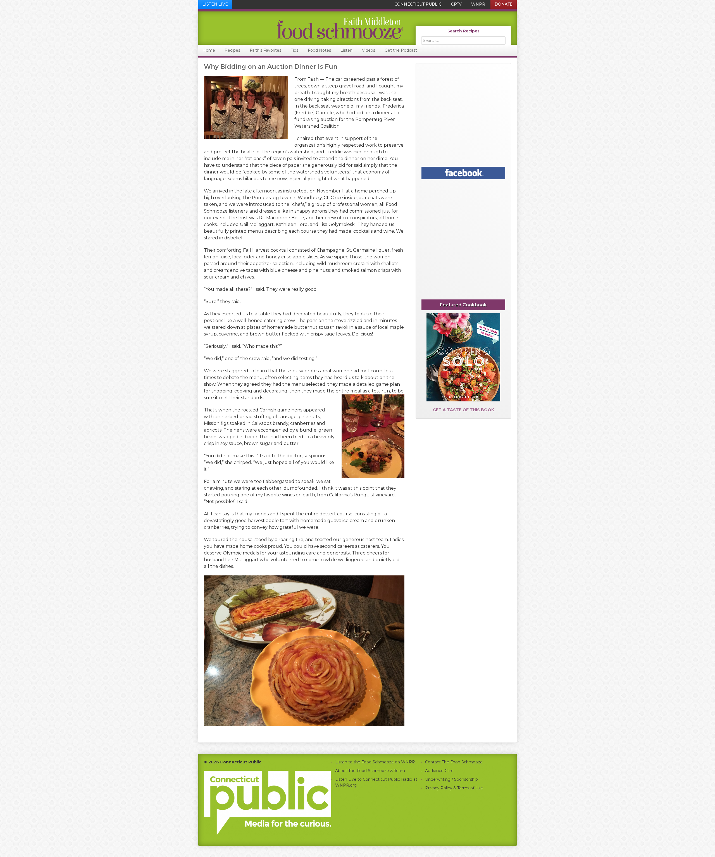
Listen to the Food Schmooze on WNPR (375, 762)
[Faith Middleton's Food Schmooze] (301, 28)
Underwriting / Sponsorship (451, 779)
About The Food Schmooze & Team (370, 770)
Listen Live (215, 4)
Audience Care (439, 770)
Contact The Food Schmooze (454, 762)
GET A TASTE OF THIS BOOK (463, 409)
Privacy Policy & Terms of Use (454, 788)
